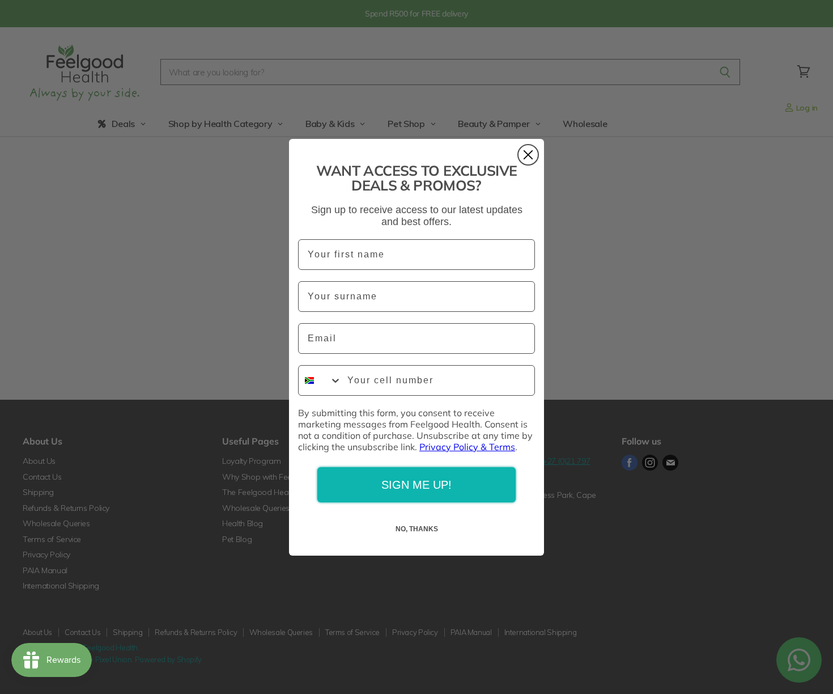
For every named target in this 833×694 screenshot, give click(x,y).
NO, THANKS (417, 529)
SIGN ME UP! (416, 485)
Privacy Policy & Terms (467, 446)
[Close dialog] (528, 155)
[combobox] (320, 380)
